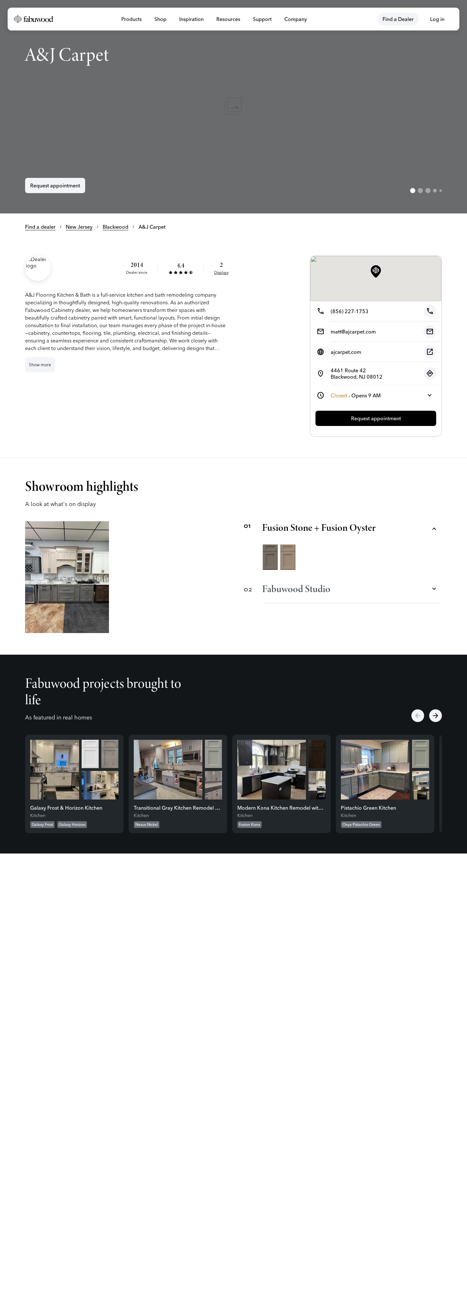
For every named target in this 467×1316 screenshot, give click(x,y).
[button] (376, 272)
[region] (233, 106)
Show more (40, 364)
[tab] (412, 190)
